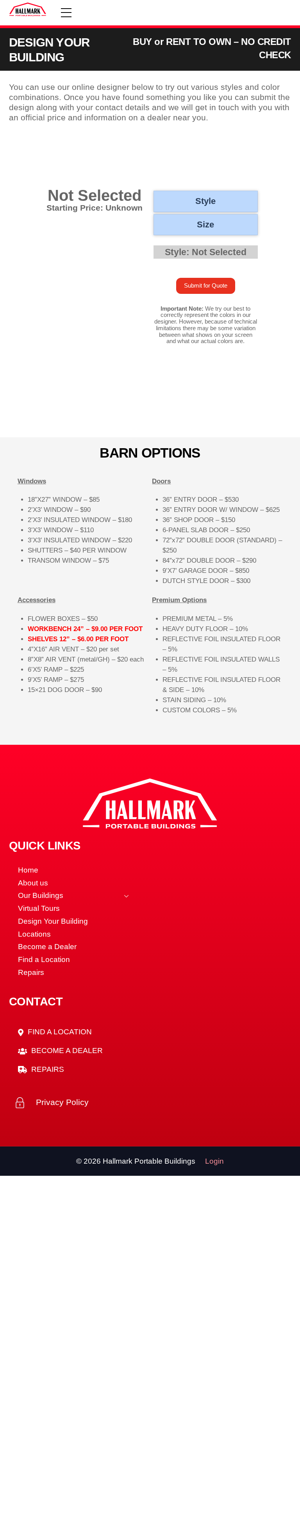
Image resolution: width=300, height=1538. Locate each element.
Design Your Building (53, 921)
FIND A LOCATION (59, 1032)
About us (33, 883)
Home (28, 870)
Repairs (31, 972)
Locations (34, 934)
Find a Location (44, 959)
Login (214, 1161)
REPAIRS (46, 1069)
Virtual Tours (39, 908)
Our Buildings (40, 895)
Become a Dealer (47, 946)
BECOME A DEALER (66, 1050)
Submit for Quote (205, 286)
